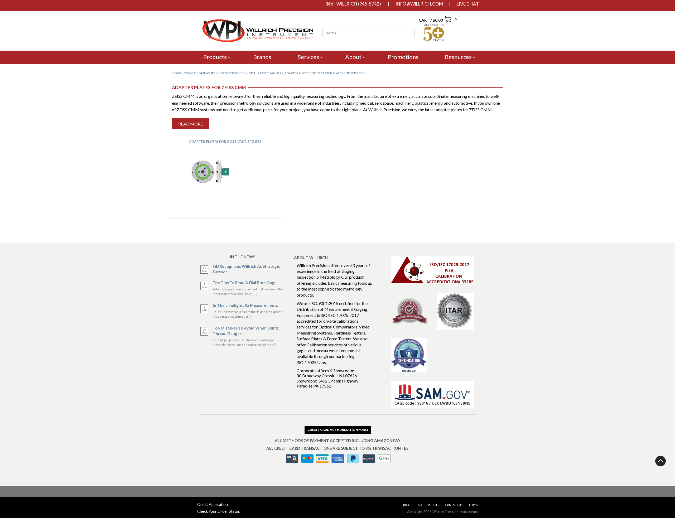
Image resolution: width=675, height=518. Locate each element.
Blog (406, 504)
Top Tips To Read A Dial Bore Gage (245, 282)
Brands (262, 56)
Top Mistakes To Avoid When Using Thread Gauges (245, 331)
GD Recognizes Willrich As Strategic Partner (246, 269)
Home (177, 73)
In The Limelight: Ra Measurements (245, 305)
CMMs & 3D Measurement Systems (211, 73)
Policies (433, 504)
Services (308, 56)
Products (215, 56)
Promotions (403, 56)
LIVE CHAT (468, 4)
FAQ (419, 504)
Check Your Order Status (218, 511)
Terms (473, 504)
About (353, 56)
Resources (458, 56)
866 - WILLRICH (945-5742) (353, 4)
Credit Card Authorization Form (337, 430)
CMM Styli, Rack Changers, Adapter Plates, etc (278, 73)
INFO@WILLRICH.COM (419, 4)
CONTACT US (453, 504)
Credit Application (212, 504)
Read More (190, 123)
